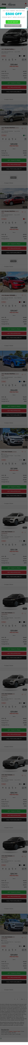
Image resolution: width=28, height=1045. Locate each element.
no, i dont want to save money (12, 25)
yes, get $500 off (13, 22)
